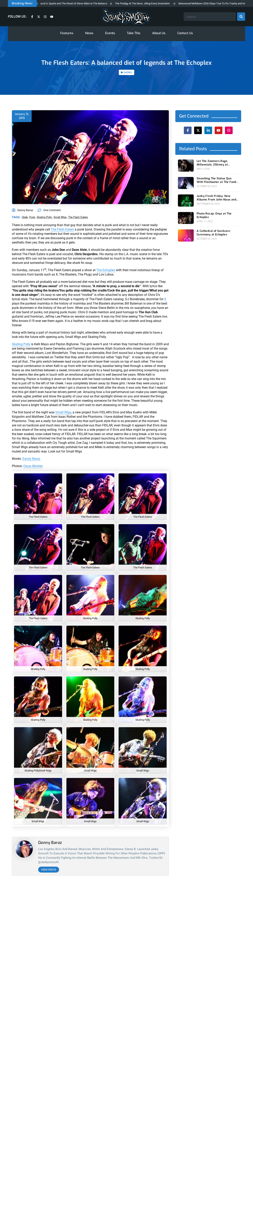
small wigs (60, 217)
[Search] (241, 16)
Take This (133, 33)
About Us (158, 33)
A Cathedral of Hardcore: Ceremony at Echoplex (214, 232)
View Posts (48, 869)
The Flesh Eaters (78, 217)
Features (66, 33)
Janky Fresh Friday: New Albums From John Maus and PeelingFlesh (216, 197)
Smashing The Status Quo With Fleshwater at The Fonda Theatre (217, 180)
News (89, 33)
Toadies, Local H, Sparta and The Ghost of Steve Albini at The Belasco (42, 3)
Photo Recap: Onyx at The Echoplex (214, 215)
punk (32, 217)
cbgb (25, 217)
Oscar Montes (33, 466)
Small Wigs (63, 412)
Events (110, 33)
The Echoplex (105, 270)
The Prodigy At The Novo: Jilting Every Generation (116, 3)
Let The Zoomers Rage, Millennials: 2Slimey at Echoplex (212, 162)
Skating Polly (21, 344)
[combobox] (210, 16)
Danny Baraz (31, 459)
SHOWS (128, 72)
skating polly (44, 217)
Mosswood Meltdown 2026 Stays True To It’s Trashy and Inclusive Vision (193, 3)
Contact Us (185, 33)
